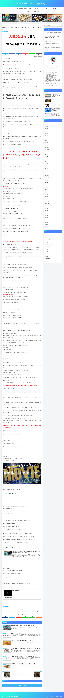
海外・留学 (46, 260)
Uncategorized (47, 242)
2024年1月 (46, 173)
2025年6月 (46, 133)
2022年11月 (47, 201)
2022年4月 (46, 217)
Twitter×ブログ (47, 239)
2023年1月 (46, 196)
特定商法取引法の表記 (58, 694)
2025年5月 (46, 135)
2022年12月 (47, 198)
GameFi (46, 235)
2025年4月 (46, 138)
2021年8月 (46, 222)
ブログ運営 (46, 251)
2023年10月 (47, 177)
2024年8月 (46, 156)
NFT (45, 237)
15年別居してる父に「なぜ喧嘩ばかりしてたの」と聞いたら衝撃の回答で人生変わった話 (53, 44)
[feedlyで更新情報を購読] (32, 616)
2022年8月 (46, 208)
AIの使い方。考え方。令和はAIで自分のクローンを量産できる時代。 (53, 40)
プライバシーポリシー (49, 694)
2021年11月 (47, 220)
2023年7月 (46, 184)
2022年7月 (46, 210)
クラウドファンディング (49, 244)
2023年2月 (46, 194)
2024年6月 (46, 161)
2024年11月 (47, 149)
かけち (53, 63)
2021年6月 (46, 224)
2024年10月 (47, 152)
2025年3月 (46, 140)
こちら (9, 493)
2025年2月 (46, 142)
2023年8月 (46, 182)
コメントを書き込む (22, 685)
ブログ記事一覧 (5, 606)
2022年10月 (47, 203)
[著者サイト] (5, 616)
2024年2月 (46, 170)
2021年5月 (46, 227)
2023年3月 (46, 191)
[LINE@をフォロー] (25, 616)
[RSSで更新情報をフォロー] (39, 616)
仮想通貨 (46, 256)
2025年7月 (46, 131)
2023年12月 (47, 175)
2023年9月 (46, 180)
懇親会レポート (47, 258)
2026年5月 (46, 126)
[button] (61, 25)
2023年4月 (46, 189)
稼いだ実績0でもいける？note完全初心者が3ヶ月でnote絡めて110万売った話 (53, 37)
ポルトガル (46, 253)
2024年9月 (46, 154)
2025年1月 (46, 145)
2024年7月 (46, 159)
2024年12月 (47, 147)
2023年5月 (46, 187)
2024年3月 (46, 168)
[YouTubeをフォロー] (19, 616)
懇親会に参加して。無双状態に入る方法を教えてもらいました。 (53, 48)
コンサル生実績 (47, 246)
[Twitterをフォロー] (12, 616)
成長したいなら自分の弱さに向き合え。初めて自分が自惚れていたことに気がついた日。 (53, 33)
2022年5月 (46, 215)
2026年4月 (46, 128)
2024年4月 (46, 166)
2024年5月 (46, 163)
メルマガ (8, 577)
